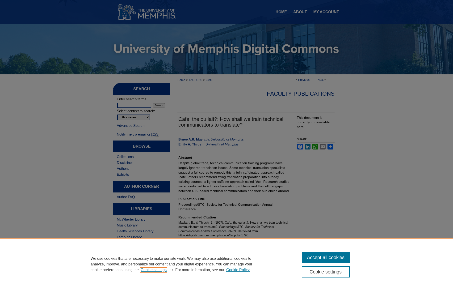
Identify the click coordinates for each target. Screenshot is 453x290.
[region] (226, 264)
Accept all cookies (325, 257)
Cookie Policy (238, 270)
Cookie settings (154, 270)
